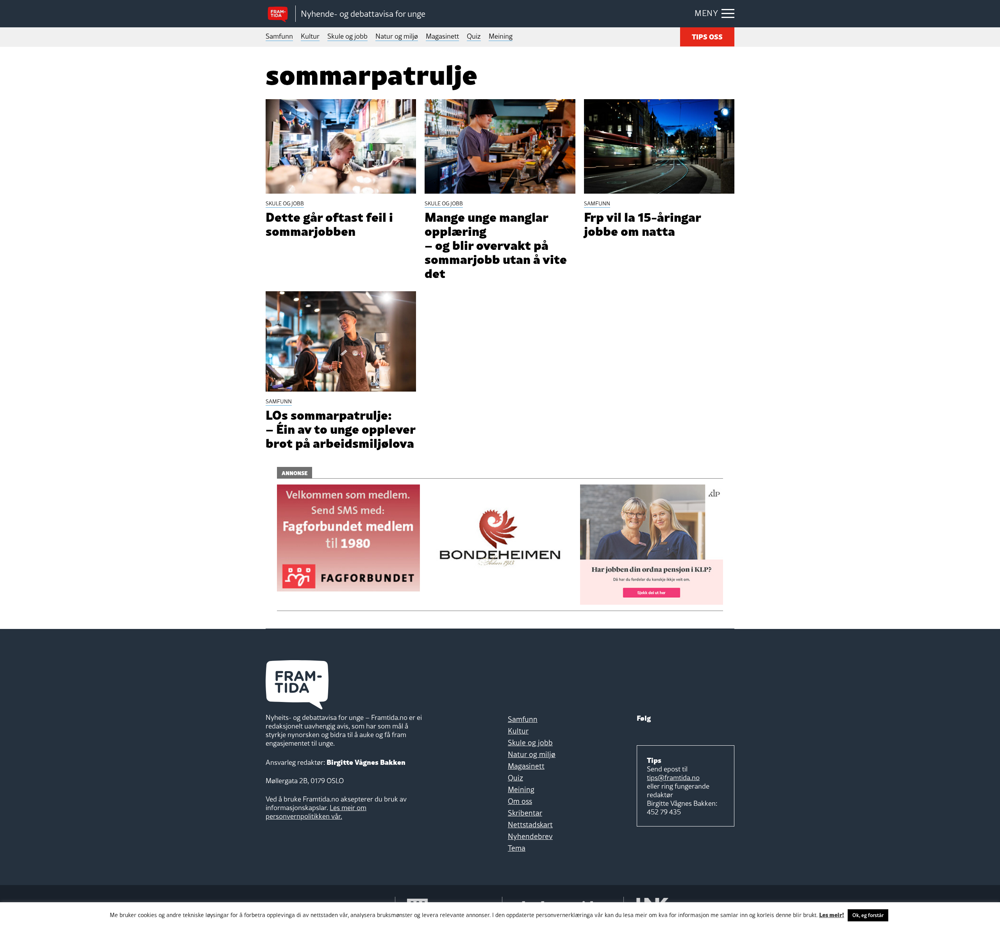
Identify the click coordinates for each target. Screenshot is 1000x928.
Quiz (474, 36)
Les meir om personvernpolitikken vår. (316, 812)
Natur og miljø (396, 36)
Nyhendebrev (530, 836)
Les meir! (831, 914)
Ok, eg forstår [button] (868, 915)
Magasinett (442, 36)
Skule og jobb (347, 36)
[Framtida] (280, 13)
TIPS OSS (707, 36)
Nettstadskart (530, 824)
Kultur (310, 36)
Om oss (520, 801)
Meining (500, 36)
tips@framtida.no (673, 777)
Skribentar (525, 813)
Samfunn (279, 36)
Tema (516, 848)
